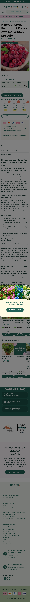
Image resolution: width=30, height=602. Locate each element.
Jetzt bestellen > (15, 310)
